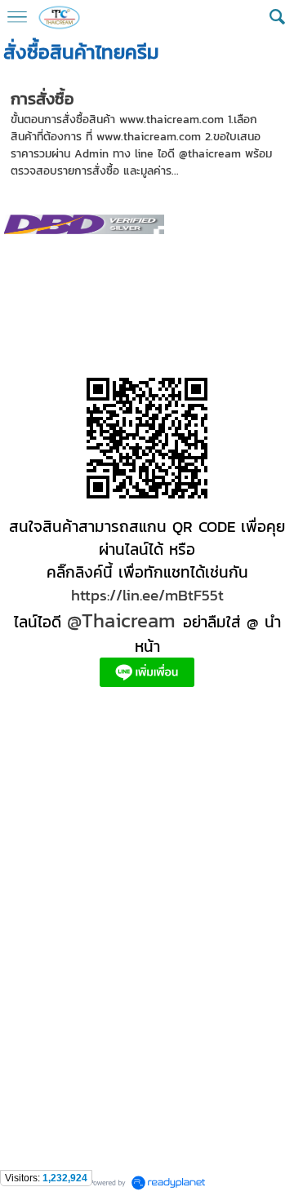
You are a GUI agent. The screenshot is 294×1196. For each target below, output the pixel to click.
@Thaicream (121, 620)
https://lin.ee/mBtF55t (147, 594)
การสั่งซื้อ (42, 98)
